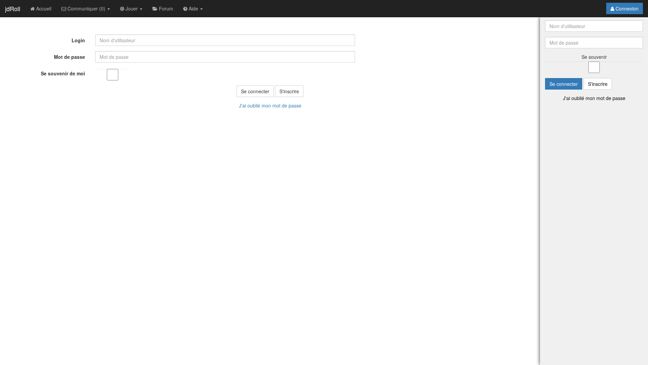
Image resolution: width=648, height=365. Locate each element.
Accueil (43, 8)
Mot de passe (69, 56)
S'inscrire (289, 91)
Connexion (626, 8)
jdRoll (12, 8)
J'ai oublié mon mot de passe (270, 105)
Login (78, 40)
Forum (165, 8)
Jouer (131, 8)
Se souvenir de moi (63, 73)
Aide (193, 8)
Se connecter (255, 91)
